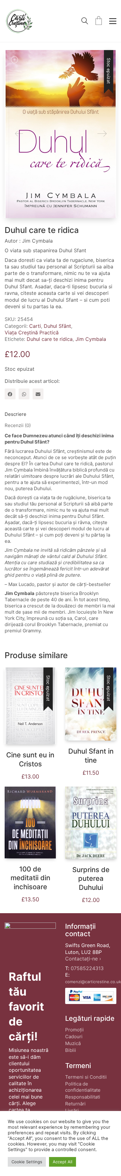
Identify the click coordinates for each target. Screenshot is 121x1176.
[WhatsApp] (24, 393)
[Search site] (84, 21)
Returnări (75, 1104)
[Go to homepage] (19, 21)
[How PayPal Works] (90, 996)
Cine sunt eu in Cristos (30, 759)
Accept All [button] (62, 1161)
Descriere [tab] (15, 414)
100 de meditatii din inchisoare (30, 878)
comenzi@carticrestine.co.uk (93, 981)
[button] (112, 21)
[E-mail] (38, 393)
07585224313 (87, 968)
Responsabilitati (82, 1097)
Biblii (70, 1050)
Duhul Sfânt (57, 326)
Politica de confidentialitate (83, 1087)
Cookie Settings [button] (26, 1161)
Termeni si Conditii (86, 1077)
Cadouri (74, 1036)
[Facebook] (10, 393)
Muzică (73, 1043)
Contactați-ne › (83, 958)
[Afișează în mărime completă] (14, 59)
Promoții (74, 1030)
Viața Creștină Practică (32, 332)
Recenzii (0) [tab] (18, 425)
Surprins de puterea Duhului (91, 878)
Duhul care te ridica (50, 339)
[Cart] (98, 21)
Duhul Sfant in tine (91, 755)
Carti (35, 326)
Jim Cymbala (90, 339)
